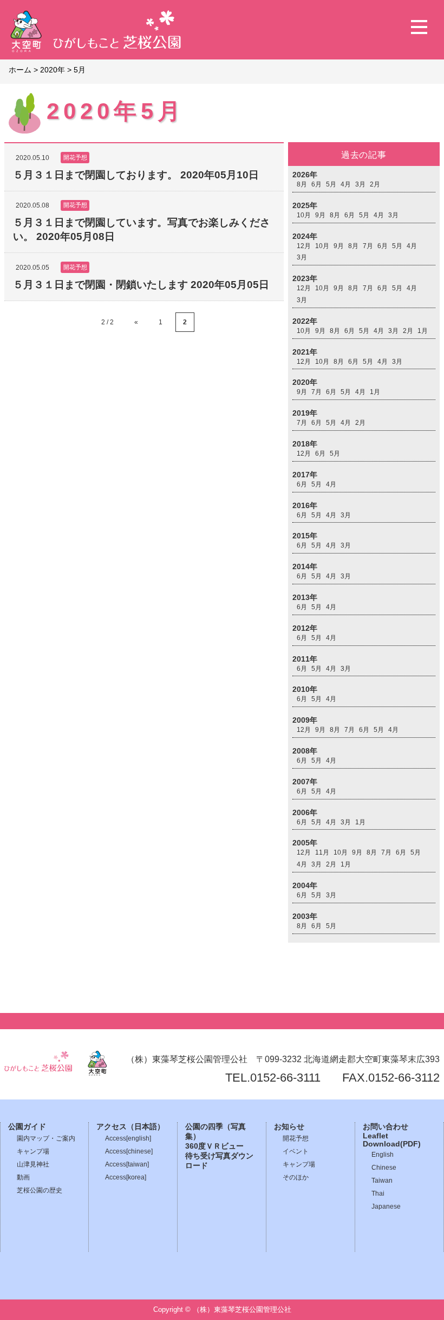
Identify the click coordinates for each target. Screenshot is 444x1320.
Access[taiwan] (127, 1164)
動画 (23, 1177)
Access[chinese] (129, 1151)
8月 (302, 184)
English (382, 1154)
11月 (322, 852)
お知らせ (289, 1127)
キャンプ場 (33, 1151)
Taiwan (382, 1180)
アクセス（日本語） (130, 1127)
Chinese (383, 1167)
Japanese (386, 1206)
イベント (296, 1151)
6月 (316, 184)
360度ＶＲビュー (214, 1146)
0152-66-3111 (285, 1077)
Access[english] (128, 1138)
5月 (331, 184)
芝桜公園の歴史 (39, 1190)
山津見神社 (33, 1164)
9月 (320, 215)
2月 (375, 184)
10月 (304, 215)
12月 (304, 246)
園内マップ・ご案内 (46, 1138)
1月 (422, 331)
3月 (360, 184)
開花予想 (296, 1138)
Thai (377, 1193)
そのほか (296, 1177)
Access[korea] (125, 1177)
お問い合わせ (385, 1127)
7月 (368, 246)
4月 (346, 184)
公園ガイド (27, 1127)
